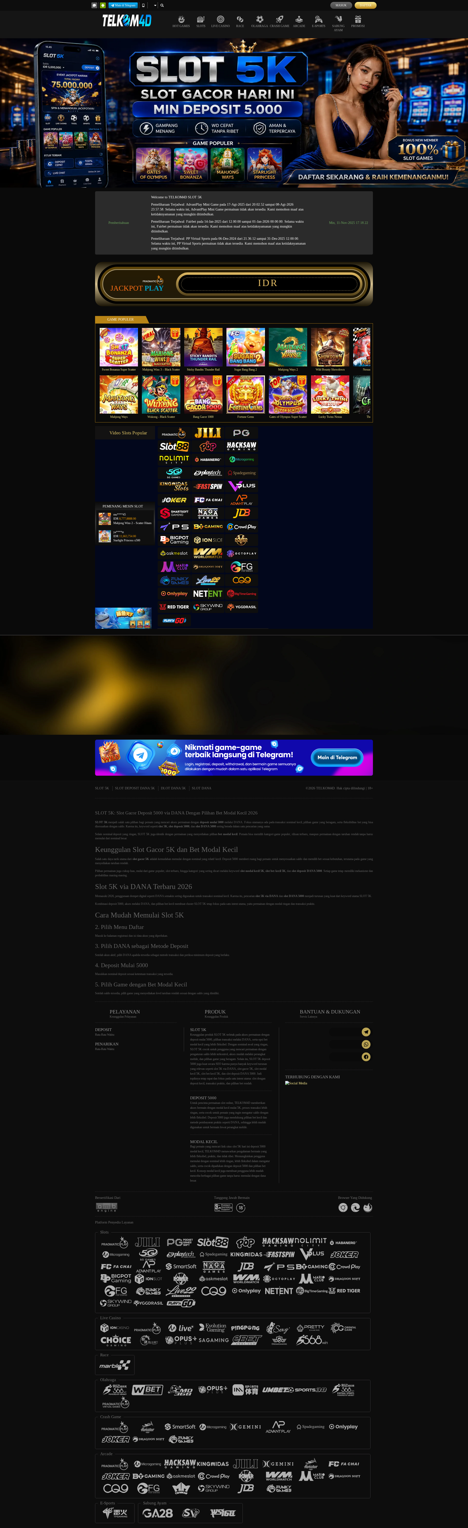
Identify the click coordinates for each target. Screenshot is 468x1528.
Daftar (365, 5)
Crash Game (279, 26)
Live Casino (220, 26)
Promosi (358, 26)
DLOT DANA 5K (173, 788)
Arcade (299, 26)
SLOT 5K (102, 788)
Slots (200, 26)
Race (240, 26)
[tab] (174, 433)
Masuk (341, 5)
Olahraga (259, 26)
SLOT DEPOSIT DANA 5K (135, 788)
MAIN (122, 347)
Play (154, 288)
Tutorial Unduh (425, 694)
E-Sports (318, 26)
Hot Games (181, 26)
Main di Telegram (125, 5)
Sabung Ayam (338, 28)
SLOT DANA (201, 788)
